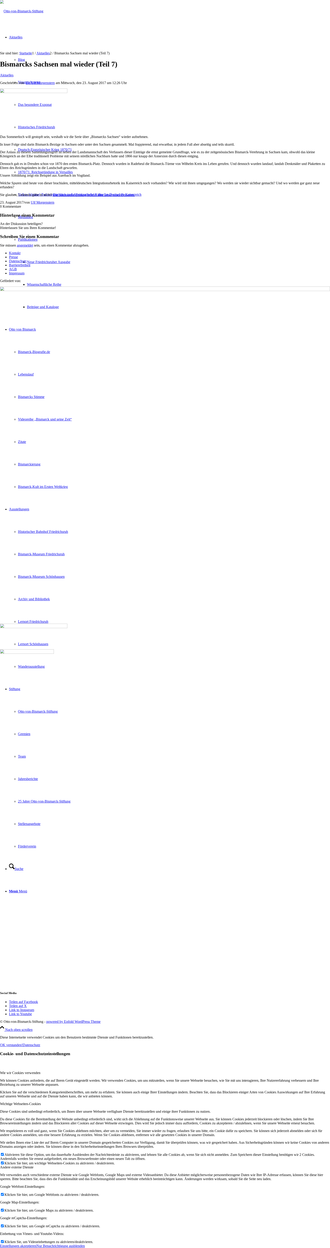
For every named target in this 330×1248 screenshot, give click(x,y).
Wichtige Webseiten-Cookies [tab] (20, 1104)
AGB (13, 269)
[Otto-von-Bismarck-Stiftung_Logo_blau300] (21, 11)
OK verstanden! (11, 1045)
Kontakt (14, 253)
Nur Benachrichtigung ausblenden (60, 1246)
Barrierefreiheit (19, 265)
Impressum (16, 273)
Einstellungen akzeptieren (18, 1246)
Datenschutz (17, 261)
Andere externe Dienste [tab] (16, 1167)
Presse (13, 257)
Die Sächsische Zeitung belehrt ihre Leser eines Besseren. (94, 195)
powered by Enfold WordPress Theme (73, 1021)
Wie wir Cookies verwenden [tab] (20, 1073)
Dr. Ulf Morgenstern (40, 83)
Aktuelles (6, 75)
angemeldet (25, 245)
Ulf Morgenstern (42, 202)
